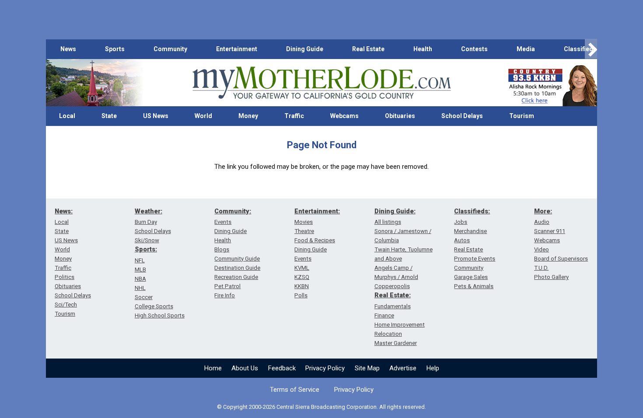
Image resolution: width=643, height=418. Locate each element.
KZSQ (301, 277)
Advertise (402, 368)
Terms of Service (294, 390)
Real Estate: (392, 295)
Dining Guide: (395, 211)
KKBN (301, 286)
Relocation (388, 334)
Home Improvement (399, 324)
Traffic (294, 115)
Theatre (304, 231)
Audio (541, 222)
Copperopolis (392, 286)
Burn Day (146, 222)
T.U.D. (541, 268)
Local (67, 115)
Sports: (146, 249)
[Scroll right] (591, 49)
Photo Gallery (551, 277)
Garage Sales (471, 277)
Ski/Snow (147, 240)
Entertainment (236, 48)
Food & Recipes (314, 240)
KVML (301, 268)
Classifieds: (472, 211)
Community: (232, 211)
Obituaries (400, 115)
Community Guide (237, 258)
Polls (301, 295)
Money (248, 115)
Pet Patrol (227, 286)
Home (213, 368)
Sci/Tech (66, 304)
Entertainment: (317, 211)
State (109, 115)
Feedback (282, 368)
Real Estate (368, 48)
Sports (115, 48)
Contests (474, 48)
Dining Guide (304, 48)
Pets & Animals (473, 286)
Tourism (521, 115)
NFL (140, 260)
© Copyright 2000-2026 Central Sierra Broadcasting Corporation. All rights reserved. (321, 407)
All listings (387, 222)
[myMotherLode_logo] (321, 83)
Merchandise (470, 231)
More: (543, 211)
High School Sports (160, 315)
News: (64, 211)
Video (541, 249)
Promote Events (474, 258)
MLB (140, 269)
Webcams (344, 115)
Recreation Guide (236, 277)
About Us (244, 368)
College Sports (154, 306)
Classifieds (580, 48)
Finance (384, 315)
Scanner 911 (549, 231)
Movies (303, 222)
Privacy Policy (325, 368)
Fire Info (224, 295)
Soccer (144, 297)
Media (526, 48)
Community (170, 48)
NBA (140, 278)
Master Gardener (395, 343)
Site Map (367, 368)
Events (222, 222)
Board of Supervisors (561, 258)
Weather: (148, 211)
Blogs (221, 249)
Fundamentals (392, 306)
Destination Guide (237, 268)
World (203, 115)
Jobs (460, 222)
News (68, 48)
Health (422, 48)
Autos (462, 240)
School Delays (462, 115)
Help (432, 368)
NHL (140, 288)
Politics (64, 277)
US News (155, 115)
